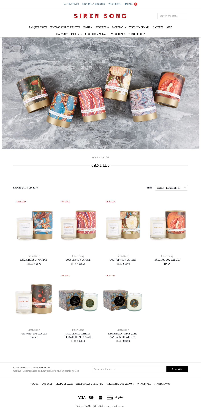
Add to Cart (33, 244)
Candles (158, 27)
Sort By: (160, 187)
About (34, 383)
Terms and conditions (120, 383)
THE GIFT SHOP (136, 33)
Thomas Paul (162, 383)
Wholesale (144, 383)
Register (100, 3)
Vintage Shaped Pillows (65, 27)
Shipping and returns (89, 383)
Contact (47, 383)
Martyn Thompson (68, 33)
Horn (86, 27)
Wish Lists (114, 3)
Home (95, 157)
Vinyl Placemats (139, 27)
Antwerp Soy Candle (34, 333)
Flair (90, 406)
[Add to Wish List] (51, 211)
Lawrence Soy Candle (33, 259)
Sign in (86, 3)
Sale (169, 27)
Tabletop (118, 27)
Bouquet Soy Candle (123, 259)
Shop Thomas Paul (96, 33)
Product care (64, 383)
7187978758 (72, 3)
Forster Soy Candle (78, 259)
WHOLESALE (118, 33)
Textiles (101, 27)
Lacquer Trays (38, 27)
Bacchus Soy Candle (167, 259)
